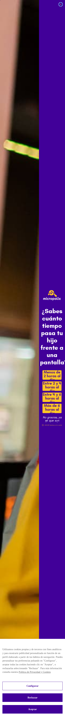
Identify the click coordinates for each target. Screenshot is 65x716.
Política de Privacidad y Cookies (35, 672)
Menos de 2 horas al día (52, 375)
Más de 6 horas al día (52, 408)
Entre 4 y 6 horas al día (52, 397)
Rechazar (32, 697)
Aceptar (32, 709)
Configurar (32, 686)
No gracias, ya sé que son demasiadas (52, 417)
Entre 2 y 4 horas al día (52, 386)
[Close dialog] (60, 4)
